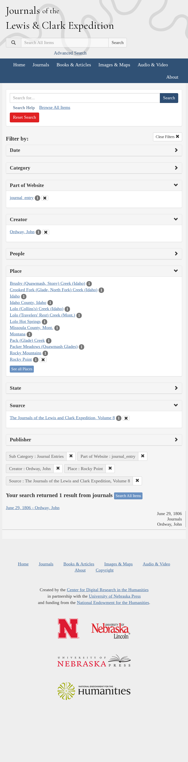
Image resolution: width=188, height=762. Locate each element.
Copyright (105, 570)
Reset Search (24, 117)
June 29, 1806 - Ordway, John (32, 507)
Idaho (15, 296)
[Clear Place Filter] (43, 359)
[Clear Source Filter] (126, 418)
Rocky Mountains (25, 352)
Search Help (24, 107)
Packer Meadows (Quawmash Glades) (44, 346)
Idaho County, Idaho (28, 302)
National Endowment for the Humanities (113, 602)
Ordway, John (22, 231)
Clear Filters (166, 137)
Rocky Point (21, 359)
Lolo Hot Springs (25, 321)
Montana (17, 333)
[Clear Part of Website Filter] (44, 198)
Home (19, 64)
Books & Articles (74, 64)
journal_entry (22, 197)
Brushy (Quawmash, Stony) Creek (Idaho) (47, 283)
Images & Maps (114, 64)
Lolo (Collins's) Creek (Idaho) (36, 308)
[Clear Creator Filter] (45, 232)
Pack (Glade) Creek (27, 340)
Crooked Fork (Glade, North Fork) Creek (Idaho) (53, 289)
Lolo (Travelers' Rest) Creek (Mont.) (42, 315)
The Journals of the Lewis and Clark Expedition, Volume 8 (62, 417)
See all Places (21, 369)
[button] (71, 456)
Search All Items (128, 496)
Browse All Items (54, 107)
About (172, 77)
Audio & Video (153, 64)
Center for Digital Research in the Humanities (108, 589)
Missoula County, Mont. (31, 327)
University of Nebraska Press (115, 596)
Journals (41, 64)
